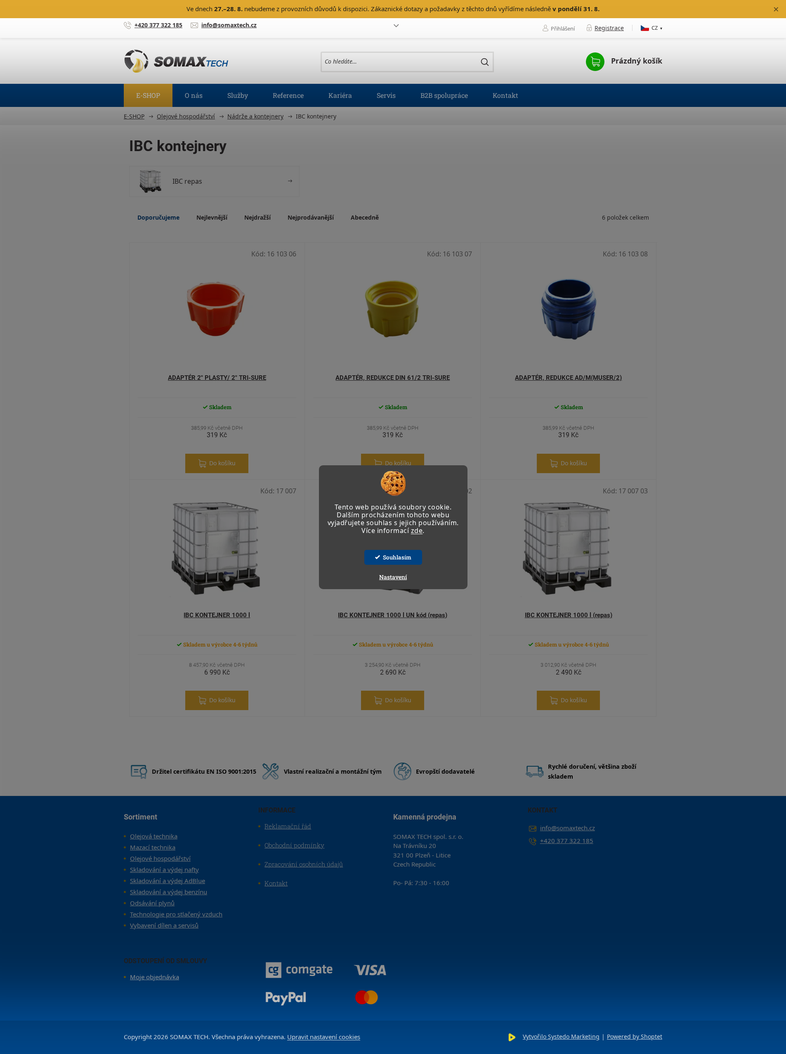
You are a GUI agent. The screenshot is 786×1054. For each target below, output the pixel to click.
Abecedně (365, 217)
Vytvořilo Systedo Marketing (561, 1036)
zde (417, 530)
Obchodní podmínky (294, 845)
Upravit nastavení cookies (323, 1037)
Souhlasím (397, 557)
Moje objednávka (154, 977)
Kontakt (276, 883)
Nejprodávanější (311, 217)
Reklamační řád (287, 826)
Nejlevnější (211, 217)
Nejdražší (257, 217)
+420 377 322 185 (566, 840)
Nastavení (393, 577)
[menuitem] (148, 95)
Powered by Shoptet (634, 1036)
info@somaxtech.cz (567, 828)
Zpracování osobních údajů (303, 864)
